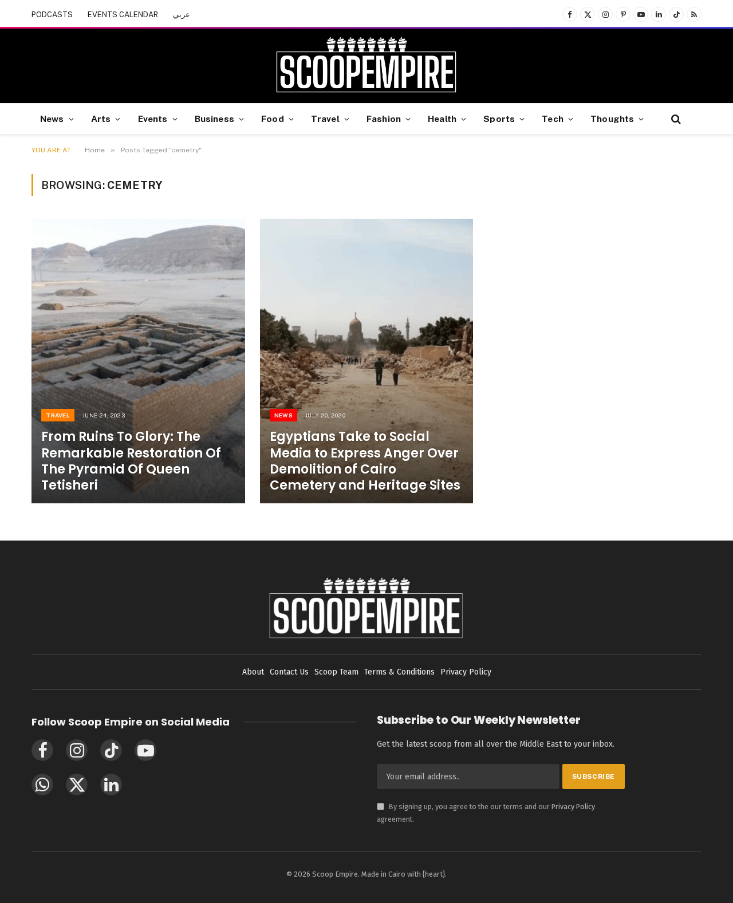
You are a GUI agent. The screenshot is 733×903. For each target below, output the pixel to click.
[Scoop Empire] (366, 66)
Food (272, 118)
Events (153, 118)
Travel (325, 118)
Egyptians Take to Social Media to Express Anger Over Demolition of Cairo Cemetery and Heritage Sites (365, 461)
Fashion (383, 118)
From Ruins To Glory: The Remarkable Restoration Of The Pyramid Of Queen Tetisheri (131, 461)
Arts (101, 118)
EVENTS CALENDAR (123, 14)
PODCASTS (52, 14)
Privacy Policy (573, 806)
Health (442, 118)
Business (214, 118)
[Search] (675, 119)
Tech (552, 118)
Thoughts (612, 118)
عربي (181, 14)
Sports (499, 118)
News (52, 118)
